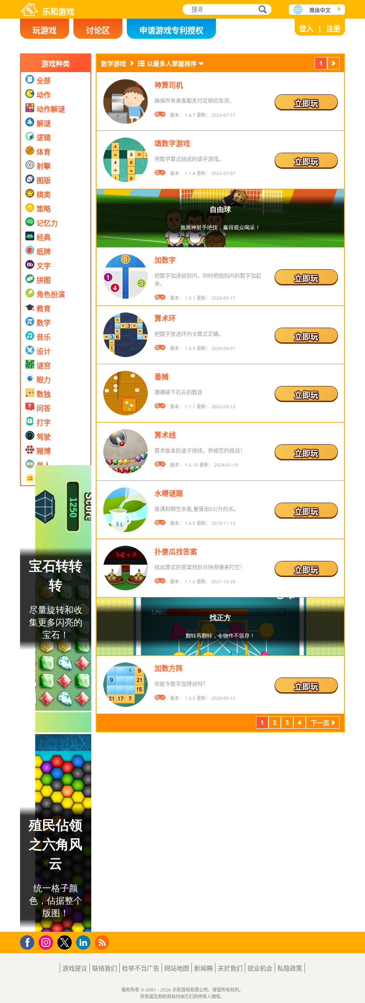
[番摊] (125, 393)
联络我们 (104, 968)
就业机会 (259, 968)
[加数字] (125, 276)
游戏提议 (74, 968)
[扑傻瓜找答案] (125, 568)
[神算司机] (125, 101)
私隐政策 (289, 968)
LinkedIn (84, 942)
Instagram (47, 942)
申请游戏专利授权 (171, 30)
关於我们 (230, 968)
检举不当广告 (140, 968)
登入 (306, 28)
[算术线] (125, 451)
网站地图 (176, 968)
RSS (103, 942)
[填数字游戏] (125, 160)
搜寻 (261, 10)
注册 (333, 28)
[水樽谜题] (125, 509)
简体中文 (320, 10)
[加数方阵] (125, 684)
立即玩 (306, 103)
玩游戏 (44, 30)
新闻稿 (203, 968)
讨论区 (98, 30)
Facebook (29, 941)
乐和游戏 (58, 11)
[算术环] (125, 335)
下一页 (333, 64)
